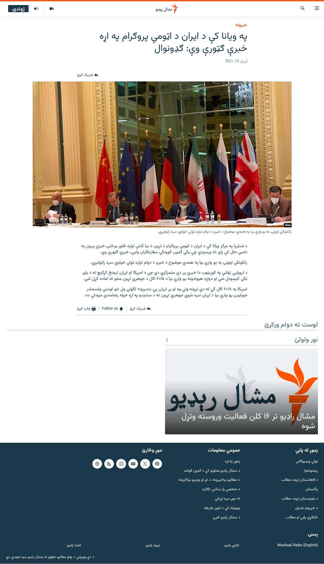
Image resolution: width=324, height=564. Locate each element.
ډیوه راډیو (153, 546)
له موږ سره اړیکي (227, 499)
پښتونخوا (311, 471)
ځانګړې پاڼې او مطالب (302, 517)
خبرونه (241, 25)
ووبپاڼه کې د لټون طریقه (222, 508)
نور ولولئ (306, 340)
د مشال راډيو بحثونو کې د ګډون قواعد (212, 471)
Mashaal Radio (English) (297, 546)
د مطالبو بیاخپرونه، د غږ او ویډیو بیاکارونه (209, 480)
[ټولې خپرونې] (36, 9)
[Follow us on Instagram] (121, 464)
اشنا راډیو (74, 546)
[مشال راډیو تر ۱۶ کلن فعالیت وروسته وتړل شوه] (241, 391)
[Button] (87, 75)
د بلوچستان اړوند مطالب (299, 499)
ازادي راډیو (232, 546)
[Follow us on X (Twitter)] (145, 464)
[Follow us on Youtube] (133, 464)
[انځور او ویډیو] (51, 9)
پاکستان (312, 489)
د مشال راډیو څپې (226, 517)
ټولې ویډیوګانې (307, 461)
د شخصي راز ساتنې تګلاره (221, 489)
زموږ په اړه (232, 461)
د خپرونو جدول (306, 508)
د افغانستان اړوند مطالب (299, 480)
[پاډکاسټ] (97, 464)
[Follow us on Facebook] (157, 464)
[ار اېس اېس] (109, 464)
